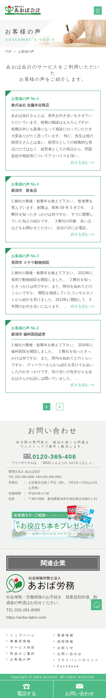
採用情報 (65, 641)
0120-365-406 (54, 456)
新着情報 (65, 635)
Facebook (68, 666)
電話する (26, 693)
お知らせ (65, 647)
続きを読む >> (83, 162)
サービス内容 (22, 647)
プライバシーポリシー (78, 660)
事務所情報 (20, 641)
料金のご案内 (22, 653)
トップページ (22, 635)
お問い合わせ (70, 654)
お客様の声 (20, 659)
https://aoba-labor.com (26, 617)
